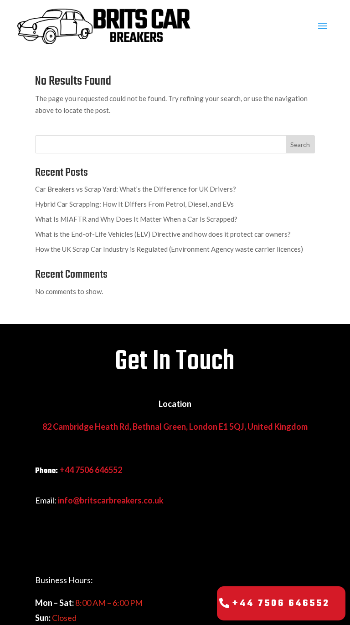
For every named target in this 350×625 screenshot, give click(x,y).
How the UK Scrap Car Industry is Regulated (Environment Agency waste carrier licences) (169, 249)
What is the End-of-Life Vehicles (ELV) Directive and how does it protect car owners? (163, 234)
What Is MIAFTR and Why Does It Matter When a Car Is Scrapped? (136, 219)
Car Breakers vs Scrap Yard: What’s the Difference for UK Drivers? (135, 189)
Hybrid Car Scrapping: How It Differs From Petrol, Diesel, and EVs (134, 204)
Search (300, 144)
